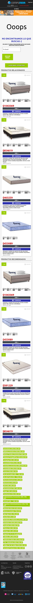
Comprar (17, 111)
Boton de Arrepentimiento (16, 600)
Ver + (16, 108)
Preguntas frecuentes (18, 567)
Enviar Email (7, 57)
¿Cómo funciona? (17, 566)
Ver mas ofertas (16, 65)
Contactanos (16, 568)
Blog (2, 566)
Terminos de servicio (6, 567)
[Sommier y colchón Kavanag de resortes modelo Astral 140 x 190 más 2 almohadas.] (16, 103)
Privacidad (3, 568)
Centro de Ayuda (24, 5)
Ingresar (30, 2)
